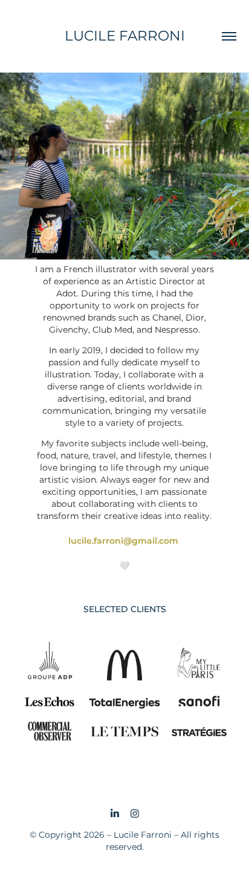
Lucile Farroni (125, 36)
